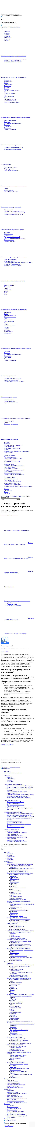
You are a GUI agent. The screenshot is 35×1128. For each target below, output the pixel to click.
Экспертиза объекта (9, 455)
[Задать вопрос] (3, 849)
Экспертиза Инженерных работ (12, 61)
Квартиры (7, 33)
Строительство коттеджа (11, 478)
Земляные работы (9, 285)
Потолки (6, 89)
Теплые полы (7, 126)
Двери (5, 97)
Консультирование (6, 164)
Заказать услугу (5, 514)
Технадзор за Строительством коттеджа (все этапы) (18, 262)
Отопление (7, 125)
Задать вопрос (14, 514)
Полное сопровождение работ (12, 481)
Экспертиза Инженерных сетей (12, 265)
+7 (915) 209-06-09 (6, 27)
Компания (7, 31)
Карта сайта (7, 771)
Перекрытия (7, 289)
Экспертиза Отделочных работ (12, 60)
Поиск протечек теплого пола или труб (15, 238)
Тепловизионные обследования (12, 484)
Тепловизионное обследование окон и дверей (16, 451)
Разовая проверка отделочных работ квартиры (13, 77)
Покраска (6, 327)
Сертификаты (8, 490)
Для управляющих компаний (12, 237)
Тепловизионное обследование (9, 439)
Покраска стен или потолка (11, 90)
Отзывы (6, 492)
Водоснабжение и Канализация (12, 123)
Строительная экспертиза (11, 800)
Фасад (5, 292)
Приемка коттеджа (9, 399)
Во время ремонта (9, 169)
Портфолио (7, 39)
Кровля (6, 291)
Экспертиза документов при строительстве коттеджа (15, 418)
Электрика (7, 122)
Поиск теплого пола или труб (12, 448)
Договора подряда (9, 421)
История (6, 489)
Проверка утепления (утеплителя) (13, 445)
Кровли (6, 449)
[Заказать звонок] (1, 849)
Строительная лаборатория (11, 829)
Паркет (6, 94)
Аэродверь (7, 232)
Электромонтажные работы (11, 483)
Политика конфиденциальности (13, 772)
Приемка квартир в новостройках (13, 147)
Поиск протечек (8, 234)
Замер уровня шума (9, 467)
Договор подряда (8, 190)
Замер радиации (8, 209)
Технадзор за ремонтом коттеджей (13, 812)
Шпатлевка (7, 87)
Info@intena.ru (6, 768)
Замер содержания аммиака (11, 468)
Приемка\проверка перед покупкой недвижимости (18, 486)
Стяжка (6, 83)
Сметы (6, 188)
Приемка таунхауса (9, 401)
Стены (6, 288)
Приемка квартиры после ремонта (13, 214)
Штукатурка (7, 86)
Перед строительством (10, 259)
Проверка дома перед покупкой (12, 378)
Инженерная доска (9, 96)
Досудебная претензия (10, 457)
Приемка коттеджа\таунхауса (9, 397)
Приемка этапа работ (10, 100)
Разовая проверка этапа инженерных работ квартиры (15, 117)
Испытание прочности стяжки (12, 473)
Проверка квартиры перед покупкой (11, 207)
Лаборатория (7, 37)
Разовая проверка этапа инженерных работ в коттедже (16, 348)
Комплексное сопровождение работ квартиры (13, 56)
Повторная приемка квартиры (12, 149)
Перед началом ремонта (10, 167)
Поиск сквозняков (9, 240)
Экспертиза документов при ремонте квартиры (14, 185)
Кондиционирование (10, 120)
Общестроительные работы (11, 102)
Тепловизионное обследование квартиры (12, 229)
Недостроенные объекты (11, 380)
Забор (5, 294)
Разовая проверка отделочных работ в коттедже (14, 309)
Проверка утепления (9, 241)
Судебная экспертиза (10, 460)
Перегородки (7, 80)
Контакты (6, 40)
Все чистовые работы (10, 99)
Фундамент (7, 286)
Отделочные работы (9, 477)
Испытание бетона (9, 464)
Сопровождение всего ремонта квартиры (15, 58)
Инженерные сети (9, 480)
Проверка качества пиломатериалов (14, 474)
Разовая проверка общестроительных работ (13, 281)
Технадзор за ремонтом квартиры (13, 784)
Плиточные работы (9, 93)
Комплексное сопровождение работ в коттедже (14, 257)
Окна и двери (7, 235)
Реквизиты (7, 493)
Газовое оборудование (10, 129)
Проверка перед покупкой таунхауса (14, 381)
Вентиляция (7, 128)
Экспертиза (7, 36)
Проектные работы (9, 261)
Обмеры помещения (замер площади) (14, 212)
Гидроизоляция (8, 84)
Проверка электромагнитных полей (14, 211)
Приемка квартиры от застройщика (10, 145)
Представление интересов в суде (13, 458)
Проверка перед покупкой (8, 375)
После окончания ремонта (11, 170)
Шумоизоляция (8, 81)
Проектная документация (11, 191)
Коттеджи (6, 34)
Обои (5, 92)
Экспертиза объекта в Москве (15, 802)
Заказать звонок (15, 27)
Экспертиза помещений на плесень (14, 465)
